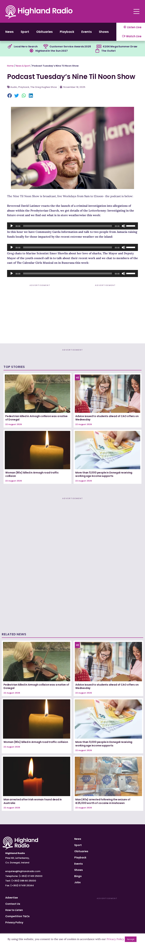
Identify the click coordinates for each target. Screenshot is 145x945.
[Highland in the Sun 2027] (31, 51)
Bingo (78, 876)
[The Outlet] (97, 51)
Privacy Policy (14, 922)
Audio (13, 87)
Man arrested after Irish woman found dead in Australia (33, 801)
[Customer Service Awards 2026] (46, 46)
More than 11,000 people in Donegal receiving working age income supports (103, 474)
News (9, 32)
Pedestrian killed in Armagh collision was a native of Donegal (36, 417)
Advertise (11, 897)
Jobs (77, 882)
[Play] (11, 226)
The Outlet (108, 51)
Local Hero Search (26, 46)
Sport (25, 32)
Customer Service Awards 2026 (70, 46)
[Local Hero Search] (10, 46)
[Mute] (123, 226)
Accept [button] (130, 939)
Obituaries (44, 32)
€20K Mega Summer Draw (120, 46)
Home (10, 65)
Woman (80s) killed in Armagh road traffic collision (32, 474)
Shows (104, 32)
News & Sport (23, 65)
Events (86, 32)
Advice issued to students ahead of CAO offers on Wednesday (106, 417)
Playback (67, 32)
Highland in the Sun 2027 (51, 51)
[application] (72, 225)
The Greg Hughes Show (43, 87)
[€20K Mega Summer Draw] (99, 46)
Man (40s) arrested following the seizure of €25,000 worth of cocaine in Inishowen (102, 801)
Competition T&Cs (17, 916)
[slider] (131, 225)
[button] (9, 96)
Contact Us (12, 904)
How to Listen (14, 910)
